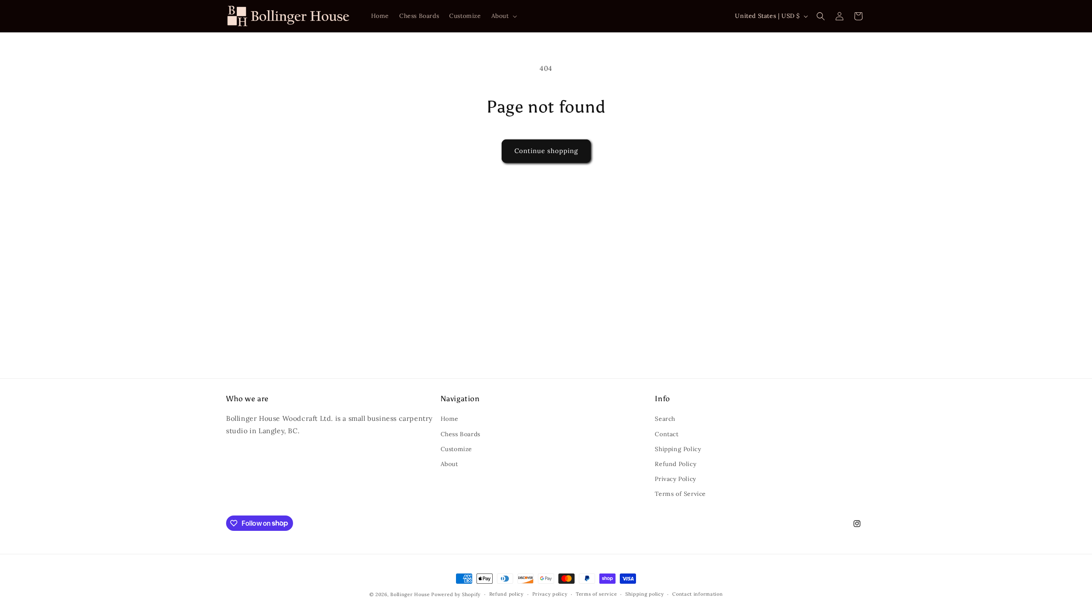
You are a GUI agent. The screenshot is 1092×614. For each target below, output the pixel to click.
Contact (666, 434)
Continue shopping (546, 151)
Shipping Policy (678, 449)
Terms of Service (680, 494)
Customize (456, 449)
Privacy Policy (675, 479)
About (449, 464)
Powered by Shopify (456, 594)
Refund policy (506, 594)
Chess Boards (460, 434)
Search (665, 419)
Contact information (697, 594)
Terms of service (596, 594)
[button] (503, 16)
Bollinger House (410, 594)
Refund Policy (675, 464)
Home (450, 419)
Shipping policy (644, 594)
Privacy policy (550, 594)
